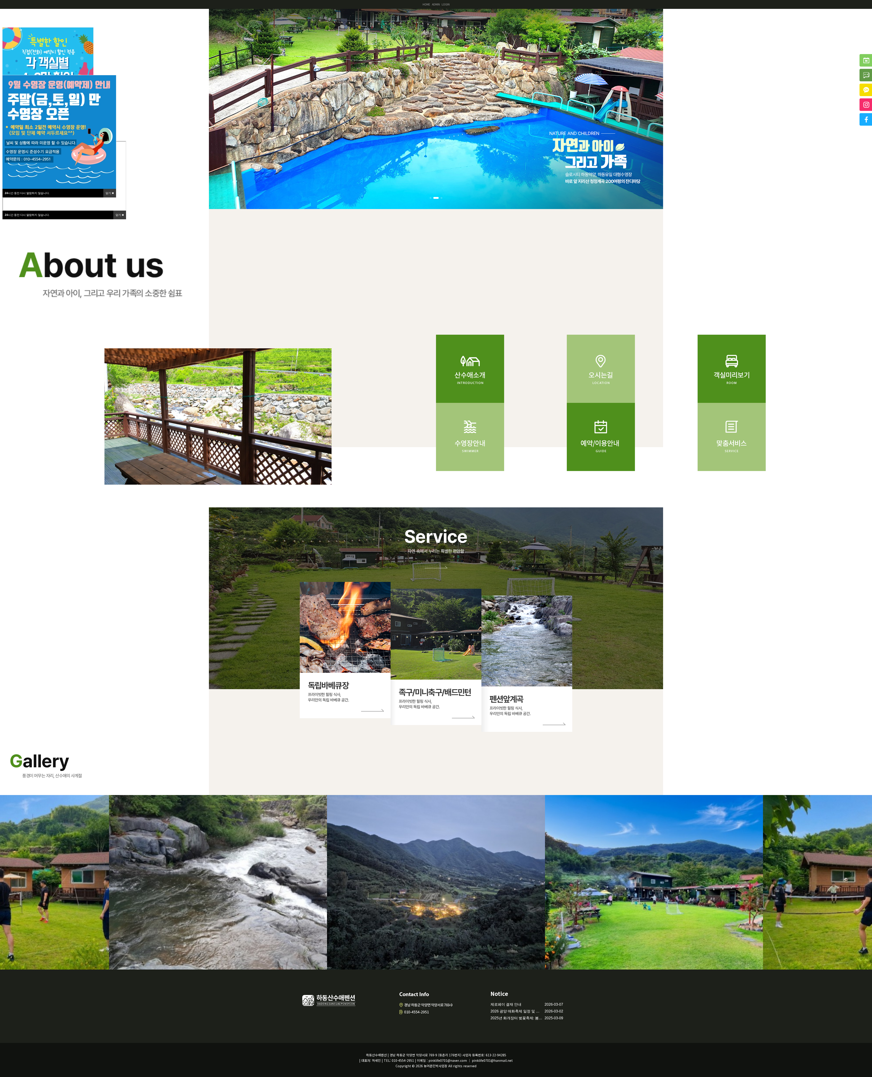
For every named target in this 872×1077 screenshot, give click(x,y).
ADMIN (436, 4)
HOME (426, 4)
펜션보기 (729, 18)
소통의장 (844, 18)
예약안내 (767, 18)
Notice (499, 993)
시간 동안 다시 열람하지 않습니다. (27, 215)
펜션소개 (690, 18)
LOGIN (446, 4)
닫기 (119, 215)
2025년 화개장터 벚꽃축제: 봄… (516, 1018)
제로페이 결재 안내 (505, 1004)
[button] (430, 198)
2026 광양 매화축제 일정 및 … (515, 1011)
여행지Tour (806, 18)
